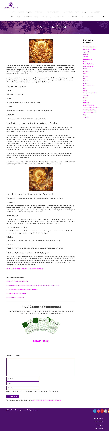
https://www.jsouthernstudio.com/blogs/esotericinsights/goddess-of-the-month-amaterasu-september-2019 (33, 285)
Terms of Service (98, 418)
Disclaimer (100, 425)
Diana (85, 69)
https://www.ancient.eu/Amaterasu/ (15, 297)
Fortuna (85, 71)
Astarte (85, 56)
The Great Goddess (89, 47)
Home (13, 12)
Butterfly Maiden (88, 64)
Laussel (85, 83)
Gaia (84, 73)
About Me (20, 12)
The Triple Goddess (89, 110)
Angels (28, 12)
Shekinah (86, 102)
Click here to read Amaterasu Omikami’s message (25, 269)
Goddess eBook (58, 16)
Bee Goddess (87, 59)
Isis (84, 78)
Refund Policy (99, 428)
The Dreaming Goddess (91, 107)
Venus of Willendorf (89, 112)
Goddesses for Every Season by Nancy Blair (17, 281)
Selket (85, 100)
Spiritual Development (70, 12)
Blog (68, 16)
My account (89, 16)
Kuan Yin (86, 81)
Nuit (84, 88)
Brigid (85, 61)
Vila (84, 115)
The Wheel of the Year (53, 12)
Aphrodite (86, 52)
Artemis (85, 54)
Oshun (85, 90)
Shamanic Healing (46, 16)
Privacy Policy (99, 421)
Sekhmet (86, 95)
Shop (81, 16)
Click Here (41, 341)
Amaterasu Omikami (89, 49)
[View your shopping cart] (103, 16)
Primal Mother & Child (90, 93)
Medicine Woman (88, 86)
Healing (84, 12)
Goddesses (38, 12)
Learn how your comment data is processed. (46, 400)
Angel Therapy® (15, 16)
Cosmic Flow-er (88, 66)
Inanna (85, 76)
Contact (74, 16)
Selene (85, 98)
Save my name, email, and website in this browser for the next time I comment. (33, 391)
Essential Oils (95, 12)
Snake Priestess (88, 105)
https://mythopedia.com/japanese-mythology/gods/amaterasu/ (21, 289)
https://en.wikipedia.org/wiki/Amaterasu (16, 293)
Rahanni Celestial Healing (31, 16)
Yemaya (85, 117)
